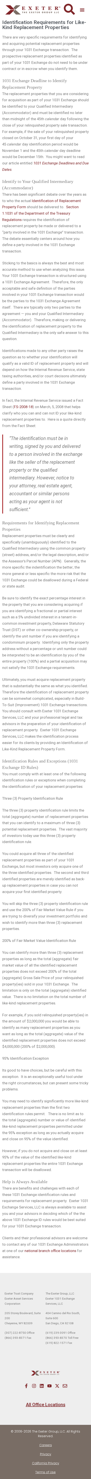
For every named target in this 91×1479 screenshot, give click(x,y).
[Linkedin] (42, 1386)
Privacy (45, 1454)
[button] (82, 10)
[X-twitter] (57, 1386)
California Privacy (45, 1463)
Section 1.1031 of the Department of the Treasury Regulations (40, 213)
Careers (45, 1445)
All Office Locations (45, 1404)
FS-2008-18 (23, 407)
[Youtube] (49, 1386)
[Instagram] (34, 1386)
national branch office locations (50, 1251)
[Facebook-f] (26, 1386)
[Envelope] (65, 1386)
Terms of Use (45, 1472)
